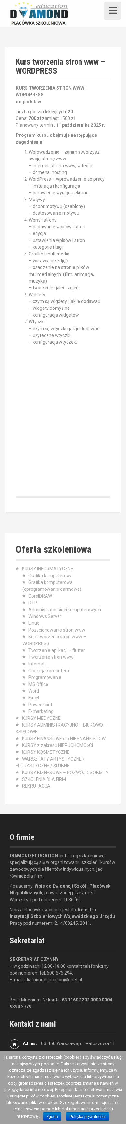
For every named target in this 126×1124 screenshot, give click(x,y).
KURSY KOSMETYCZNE (45, 752)
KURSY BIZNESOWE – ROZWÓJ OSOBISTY (65, 772)
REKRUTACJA (36, 786)
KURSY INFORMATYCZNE (47, 568)
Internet (36, 663)
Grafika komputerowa (50, 575)
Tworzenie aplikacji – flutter (56, 650)
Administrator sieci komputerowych (64, 609)
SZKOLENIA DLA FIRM (44, 779)
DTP (32, 602)
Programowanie (44, 677)
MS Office (38, 684)
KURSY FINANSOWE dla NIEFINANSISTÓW (64, 738)
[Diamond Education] (39, 13)
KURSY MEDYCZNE (41, 718)
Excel (33, 697)
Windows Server (44, 616)
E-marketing (41, 711)
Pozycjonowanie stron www (56, 629)
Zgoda (52, 1116)
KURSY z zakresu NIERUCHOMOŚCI (57, 745)
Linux (33, 623)
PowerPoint (40, 704)
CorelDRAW (40, 596)
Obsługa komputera (48, 670)
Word (33, 691)
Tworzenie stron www (51, 657)
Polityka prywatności (87, 1116)
